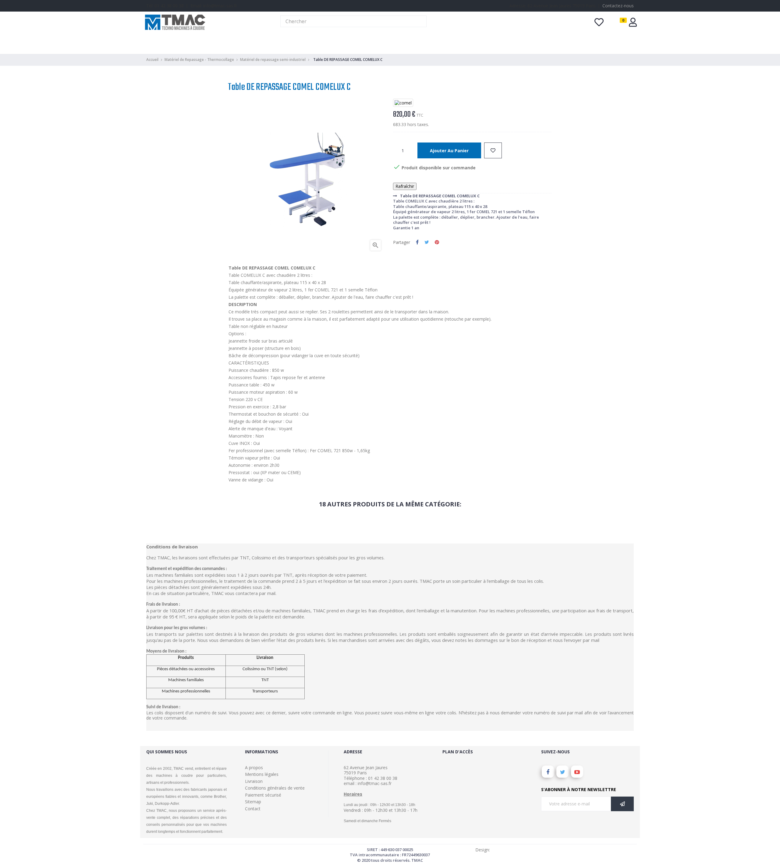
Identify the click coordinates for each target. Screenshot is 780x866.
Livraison (254, 781)
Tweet (426, 242)
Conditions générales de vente (275, 788)
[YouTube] (577, 772)
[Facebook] (548, 772)
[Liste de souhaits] (493, 150)
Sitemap (253, 801)
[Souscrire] (622, 804)
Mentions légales (261, 774)
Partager (417, 242)
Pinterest (437, 242)
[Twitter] (562, 772)
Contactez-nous (618, 6)
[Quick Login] (633, 24)
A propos (254, 767)
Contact (253, 808)
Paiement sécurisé (263, 795)
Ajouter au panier (449, 150)
